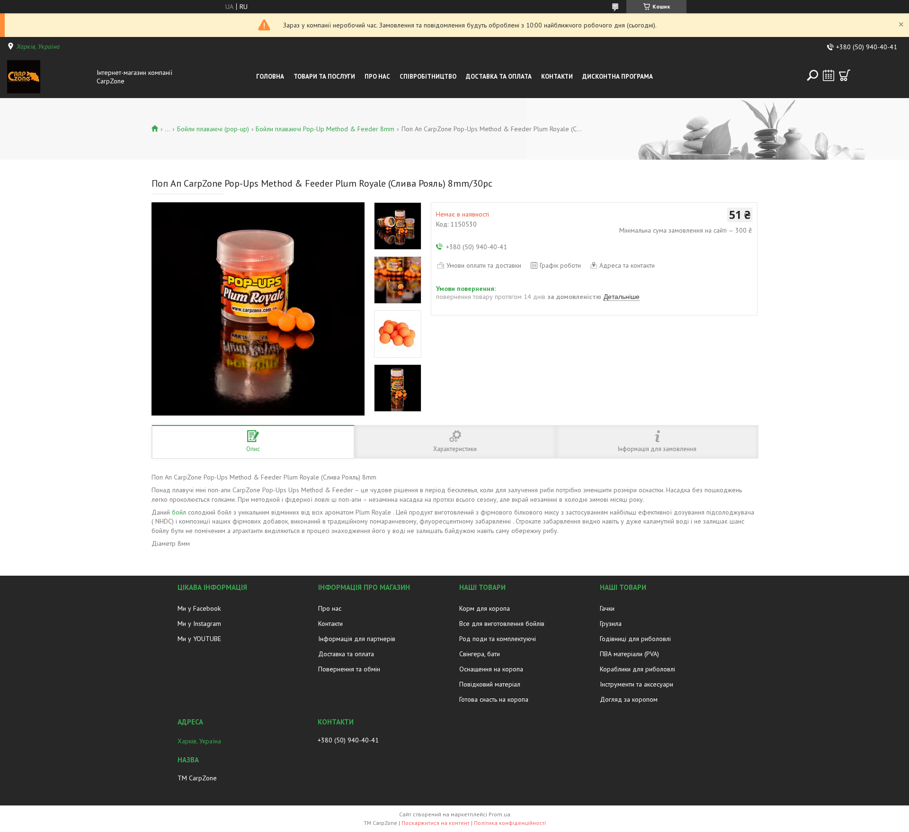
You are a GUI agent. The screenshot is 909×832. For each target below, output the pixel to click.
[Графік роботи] (828, 75)
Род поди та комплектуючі (497, 638)
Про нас (377, 76)
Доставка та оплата (346, 654)
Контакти (557, 76)
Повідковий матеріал (489, 684)
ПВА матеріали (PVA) (629, 654)
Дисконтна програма (617, 76)
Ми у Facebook (199, 608)
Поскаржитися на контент (435, 822)
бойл (179, 512)
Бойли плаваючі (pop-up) (213, 129)
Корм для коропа (484, 608)
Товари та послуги (324, 76)
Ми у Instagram (199, 623)
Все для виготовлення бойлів (501, 623)
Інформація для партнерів (356, 638)
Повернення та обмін (349, 669)
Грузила (611, 623)
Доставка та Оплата (499, 76)
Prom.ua (499, 814)
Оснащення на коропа (491, 669)
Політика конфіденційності (510, 822)
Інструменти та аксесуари (636, 684)
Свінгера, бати (479, 654)
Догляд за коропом (629, 699)
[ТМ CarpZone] (49, 76)
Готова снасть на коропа (493, 699)
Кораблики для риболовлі (637, 669)
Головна (270, 76)
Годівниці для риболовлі (635, 638)
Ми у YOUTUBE (199, 638)
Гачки (607, 608)
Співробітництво (428, 76)
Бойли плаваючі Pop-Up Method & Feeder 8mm (325, 129)
